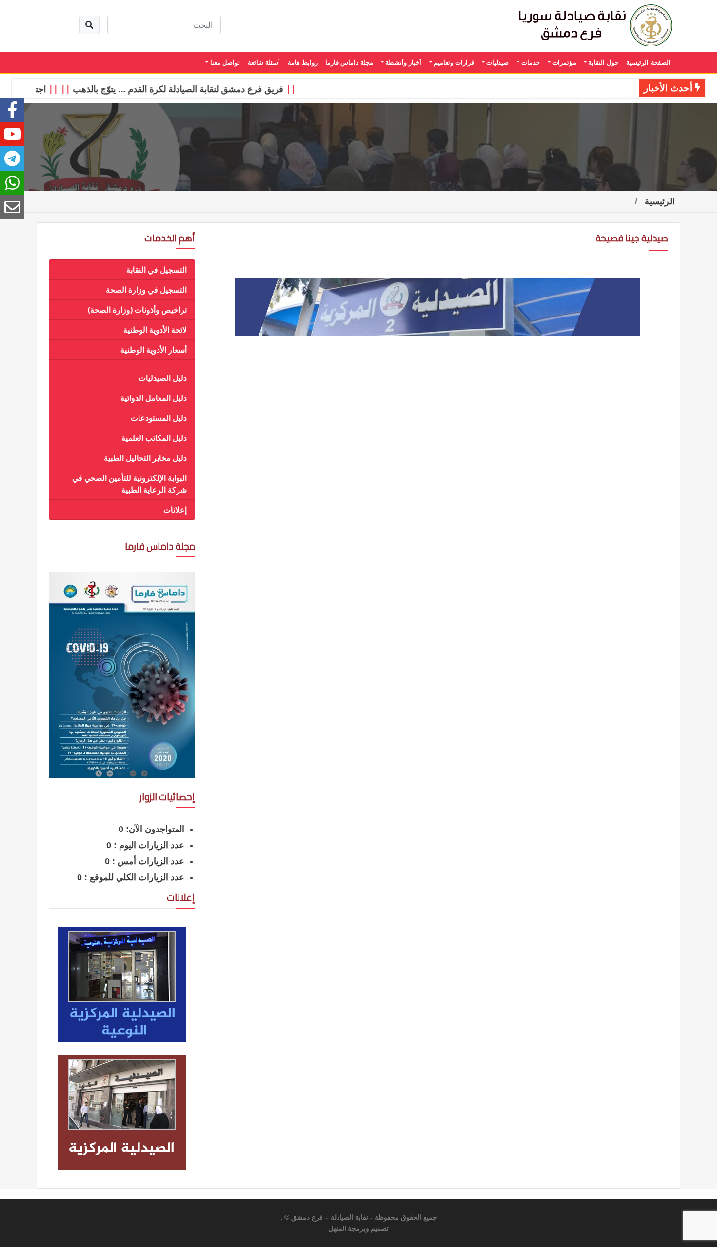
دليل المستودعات (159, 418)
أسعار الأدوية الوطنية (153, 349)
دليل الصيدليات (163, 378)
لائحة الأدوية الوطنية (155, 329)
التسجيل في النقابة (156, 269)
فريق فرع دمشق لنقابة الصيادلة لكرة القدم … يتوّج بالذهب (197, 89)
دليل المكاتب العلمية (154, 438)
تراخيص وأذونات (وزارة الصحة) (137, 309)
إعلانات (175, 509)
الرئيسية (660, 201)
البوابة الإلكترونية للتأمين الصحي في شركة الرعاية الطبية (129, 484)
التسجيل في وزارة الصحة (146, 289)
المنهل (337, 1229)
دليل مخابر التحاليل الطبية (145, 458)
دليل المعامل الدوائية (153, 398)
